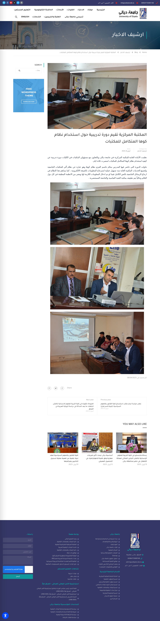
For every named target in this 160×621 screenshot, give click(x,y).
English (25, 17)
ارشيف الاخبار (125, 53)
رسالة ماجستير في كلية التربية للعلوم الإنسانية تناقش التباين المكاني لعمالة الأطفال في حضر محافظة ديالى (132, 458)
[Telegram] (4, 2)
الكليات (71, 10)
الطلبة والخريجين (53, 17)
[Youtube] (11, 2)
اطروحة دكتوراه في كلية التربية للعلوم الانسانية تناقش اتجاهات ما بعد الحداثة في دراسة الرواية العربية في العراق (73, 406)
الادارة (81, 10)
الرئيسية (101, 10)
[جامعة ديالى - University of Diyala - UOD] (132, 13)
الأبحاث (60, 10)
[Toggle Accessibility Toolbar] (5, 615)
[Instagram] (14, 2)
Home (144, 53)
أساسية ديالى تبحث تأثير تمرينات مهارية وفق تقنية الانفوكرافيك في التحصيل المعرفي (99, 458)
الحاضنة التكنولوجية (43, 10)
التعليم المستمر (22, 10)
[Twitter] (18, 2)
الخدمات (37, 17)
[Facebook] (62, 388)
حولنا (90, 10)
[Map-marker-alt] (21, 2)
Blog (136, 53)
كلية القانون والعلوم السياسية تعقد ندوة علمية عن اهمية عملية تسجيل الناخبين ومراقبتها (64, 458)
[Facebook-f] (7, 2)
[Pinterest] (49, 388)
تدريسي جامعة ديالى (74, 17)
